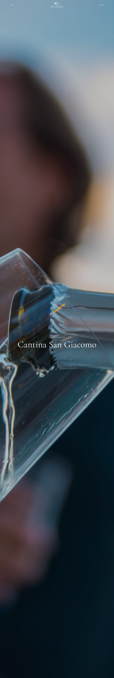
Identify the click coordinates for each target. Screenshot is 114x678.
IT (100, 5)
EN (102, 5)
